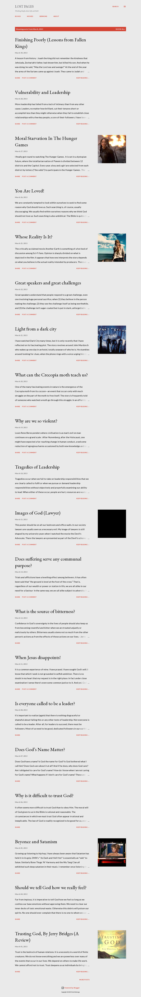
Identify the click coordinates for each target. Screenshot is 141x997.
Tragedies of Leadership (37, 467)
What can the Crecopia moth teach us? (51, 375)
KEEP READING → (82, 78)
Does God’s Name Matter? (40, 749)
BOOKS (18, 16)
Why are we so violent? (36, 421)
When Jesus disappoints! (38, 657)
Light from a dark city (36, 329)
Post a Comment (29, 78)
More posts (84, 980)
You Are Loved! (29, 191)
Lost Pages (24, 6)
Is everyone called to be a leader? (45, 703)
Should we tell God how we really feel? (51, 887)
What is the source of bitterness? (45, 611)
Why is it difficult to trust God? (44, 795)
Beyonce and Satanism (36, 841)
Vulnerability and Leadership (42, 92)
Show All (120, 29)
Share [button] (17, 78)
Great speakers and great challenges (48, 283)
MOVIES (30, 16)
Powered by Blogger (72, 988)
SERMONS (43, 16)
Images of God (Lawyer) (37, 513)
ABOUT (56, 16)
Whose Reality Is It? (34, 236)
